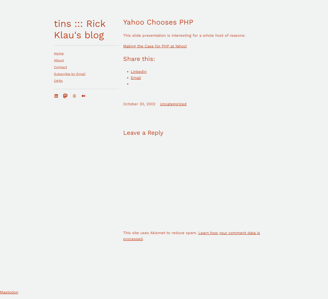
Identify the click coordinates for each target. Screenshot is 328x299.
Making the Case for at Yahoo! (155, 46)
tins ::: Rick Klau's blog (79, 29)
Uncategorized (173, 104)
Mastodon (9, 292)
